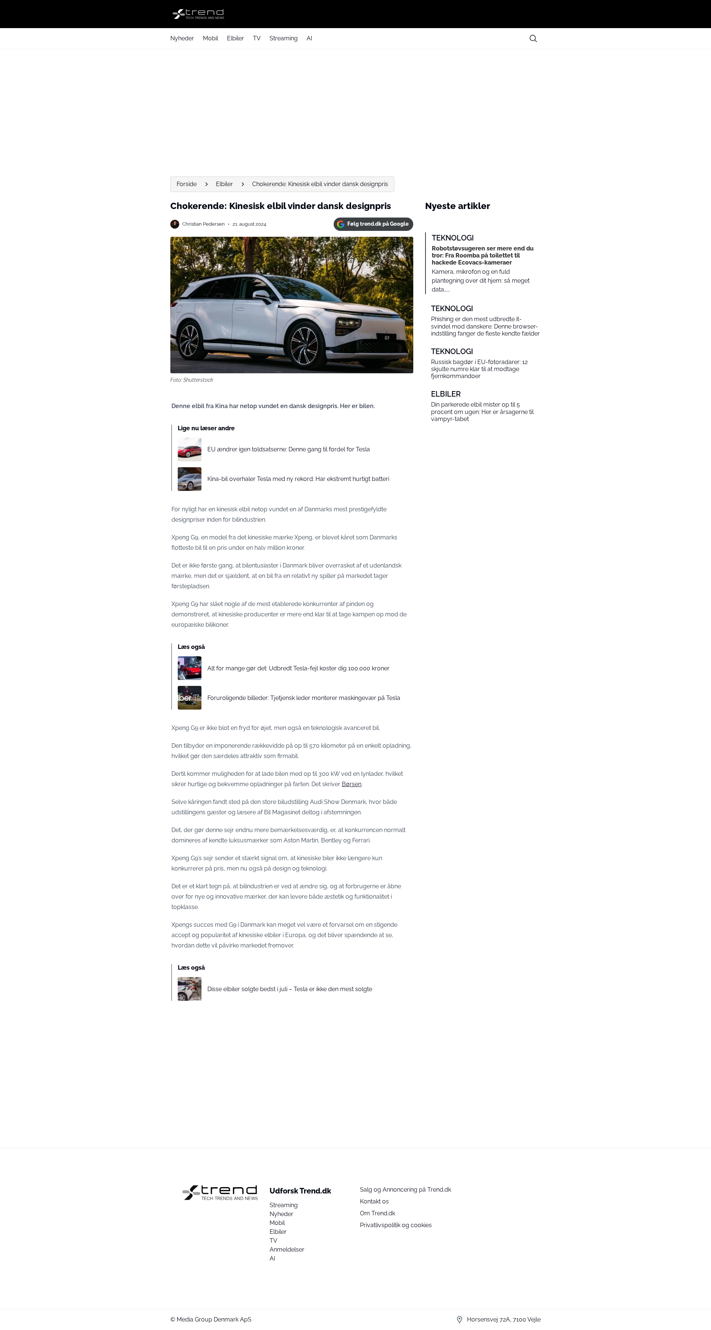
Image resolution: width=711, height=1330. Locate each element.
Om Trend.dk (377, 1213)
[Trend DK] (355, 14)
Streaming (284, 38)
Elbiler (235, 38)
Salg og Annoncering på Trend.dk (405, 1189)
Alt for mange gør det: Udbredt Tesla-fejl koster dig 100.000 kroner (298, 668)
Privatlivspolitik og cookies (396, 1225)
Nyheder (182, 38)
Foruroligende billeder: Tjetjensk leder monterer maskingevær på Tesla (303, 697)
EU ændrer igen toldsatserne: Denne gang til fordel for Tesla (288, 449)
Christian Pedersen (203, 224)
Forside (187, 184)
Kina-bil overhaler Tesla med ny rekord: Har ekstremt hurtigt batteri (298, 478)
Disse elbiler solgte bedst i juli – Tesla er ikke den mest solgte (289, 989)
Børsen (351, 784)
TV (257, 38)
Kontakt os (374, 1201)
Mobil (210, 38)
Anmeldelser (287, 1249)
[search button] (533, 38)
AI (309, 38)
